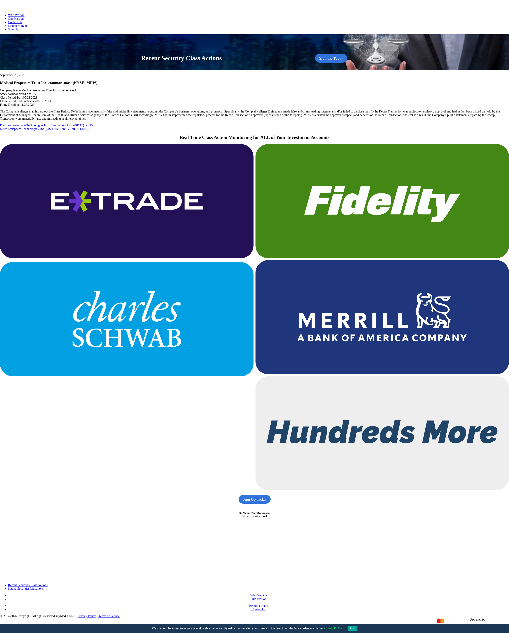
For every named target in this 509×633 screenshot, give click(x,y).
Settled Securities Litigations (26, 588)
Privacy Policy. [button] (333, 628)
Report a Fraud (258, 605)
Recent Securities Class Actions (28, 585)
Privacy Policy (87, 616)
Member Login (17, 25)
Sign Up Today (331, 58)
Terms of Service (109, 616)
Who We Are (16, 15)
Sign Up (13, 29)
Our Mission (16, 18)
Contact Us (15, 22)
